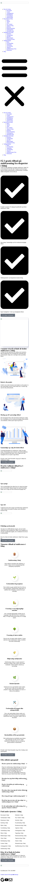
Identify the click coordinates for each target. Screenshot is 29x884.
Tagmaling (9, 44)
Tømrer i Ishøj (18, 840)
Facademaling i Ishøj (20, 822)
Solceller (9, 36)
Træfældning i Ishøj (5, 830)
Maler (8, 42)
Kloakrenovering (10, 39)
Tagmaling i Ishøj (19, 833)
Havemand (9, 10)
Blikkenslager (10, 38)
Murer (8, 20)
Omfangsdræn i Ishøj (20, 830)
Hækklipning (10, 14)
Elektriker (9, 33)
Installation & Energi (8, 32)
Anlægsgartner (10, 13)
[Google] (2, 880)
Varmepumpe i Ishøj (5, 817)
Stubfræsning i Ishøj (5, 848)
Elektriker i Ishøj (19, 815)
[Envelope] (10, 880)
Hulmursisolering (11, 28)
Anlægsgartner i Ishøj (6, 846)
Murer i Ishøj (4, 833)
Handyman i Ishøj (5, 820)
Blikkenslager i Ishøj (5, 835)
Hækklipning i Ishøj (5, 840)
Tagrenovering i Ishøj (20, 838)
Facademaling (10, 43)
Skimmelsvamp (10, 31)
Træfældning (10, 16)
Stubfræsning (10, 17)
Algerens (9, 47)
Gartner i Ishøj (4, 843)
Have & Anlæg (7, 9)
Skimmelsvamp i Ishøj (20, 843)
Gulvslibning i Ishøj (5, 828)
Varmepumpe (10, 35)
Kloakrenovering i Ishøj (20, 825)
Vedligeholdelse (7, 40)
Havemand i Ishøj (5, 815)
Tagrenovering (10, 25)
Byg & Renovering (8, 18)
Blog (5, 51)
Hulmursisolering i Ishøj (20, 835)
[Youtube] (6, 880)
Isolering (9, 27)
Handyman (9, 50)
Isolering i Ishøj (4, 822)
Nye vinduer (9, 24)
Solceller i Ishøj (18, 820)
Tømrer (8, 21)
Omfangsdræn (10, 29)
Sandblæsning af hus (11, 48)
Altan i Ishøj (3, 838)
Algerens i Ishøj (19, 828)
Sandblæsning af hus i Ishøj (21, 846)
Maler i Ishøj (4, 825)
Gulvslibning (10, 46)
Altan (8, 23)
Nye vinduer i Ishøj (19, 817)
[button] (14, 82)
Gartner (8, 12)
